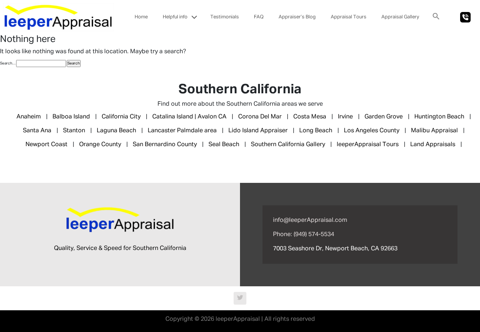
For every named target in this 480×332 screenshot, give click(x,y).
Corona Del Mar (260, 117)
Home (141, 17)
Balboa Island (71, 117)
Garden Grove (383, 117)
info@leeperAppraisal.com (310, 220)
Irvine (345, 117)
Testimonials (224, 17)
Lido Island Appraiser (258, 131)
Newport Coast (47, 145)
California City (121, 117)
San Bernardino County (165, 145)
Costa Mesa (309, 117)
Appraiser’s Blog (297, 17)
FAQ (259, 17)
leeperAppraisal (238, 319)
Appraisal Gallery (400, 17)
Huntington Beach (439, 117)
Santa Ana (37, 131)
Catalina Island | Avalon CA (189, 117)
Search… (7, 63)
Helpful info (175, 17)
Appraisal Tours (348, 17)
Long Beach (315, 131)
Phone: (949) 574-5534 (303, 235)
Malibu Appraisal (434, 131)
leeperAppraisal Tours (368, 145)
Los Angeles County (371, 131)
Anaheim (28, 117)
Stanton (74, 131)
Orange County (100, 145)
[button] (436, 16)
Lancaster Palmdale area (182, 131)
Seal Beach (223, 145)
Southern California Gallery (288, 145)
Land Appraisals (432, 145)
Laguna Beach (116, 131)
